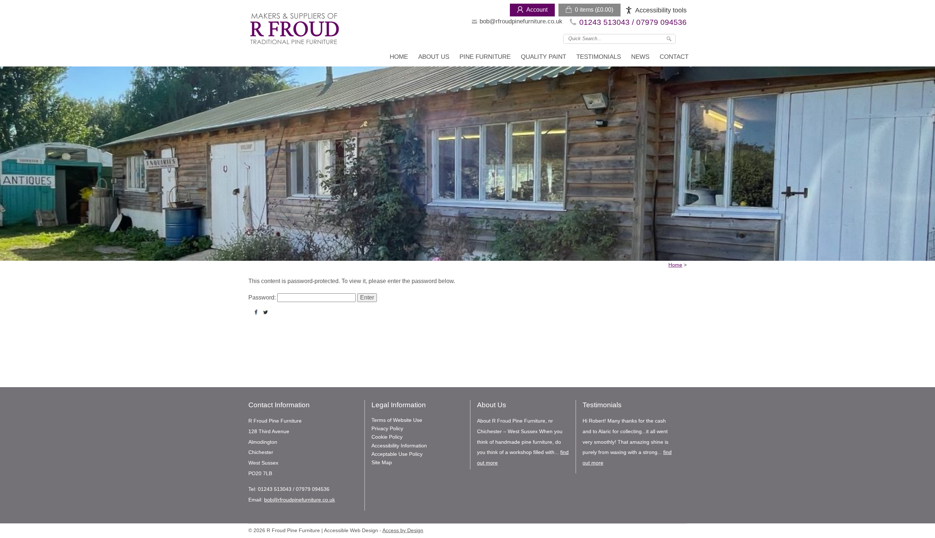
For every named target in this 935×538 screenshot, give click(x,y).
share (257, 312)
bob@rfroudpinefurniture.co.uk (521, 21)
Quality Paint (543, 56)
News (640, 56)
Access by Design (402, 530)
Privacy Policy (387, 428)
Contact (674, 56)
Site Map (381, 462)
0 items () (594, 10)
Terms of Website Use (396, 420)
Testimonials (598, 56)
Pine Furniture (485, 56)
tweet (266, 312)
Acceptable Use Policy (397, 454)
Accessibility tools (661, 10)
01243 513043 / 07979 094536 (633, 22)
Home (399, 56)
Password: (262, 297)
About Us (433, 56)
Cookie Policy (386, 437)
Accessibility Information (399, 446)
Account (536, 10)
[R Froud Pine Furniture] (294, 30)
